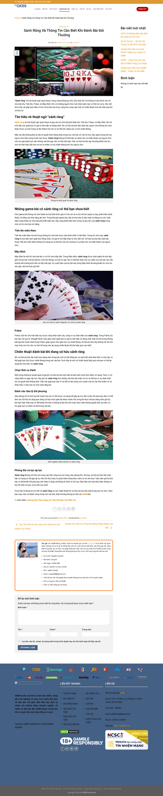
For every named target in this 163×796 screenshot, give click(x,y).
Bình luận (23, 607)
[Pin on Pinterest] (68, 509)
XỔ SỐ (82, 9)
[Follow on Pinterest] (72, 749)
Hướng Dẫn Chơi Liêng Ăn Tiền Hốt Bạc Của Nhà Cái (51, 500)
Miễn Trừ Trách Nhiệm (51, 789)
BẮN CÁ (75, 9)
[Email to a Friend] (64, 509)
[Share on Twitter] (59, 509)
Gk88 (84, 494)
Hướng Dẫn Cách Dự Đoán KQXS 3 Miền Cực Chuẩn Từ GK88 (133, 52)
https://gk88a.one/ (122, 726)
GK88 (122, 693)
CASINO (37, 9)
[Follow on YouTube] (76, 749)
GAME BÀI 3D (64, 9)
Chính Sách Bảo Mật (93, 789)
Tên (20, 630)
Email (53, 630)
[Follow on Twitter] (67, 749)
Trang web (86, 630)
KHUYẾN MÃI (98, 9)
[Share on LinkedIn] (73, 509)
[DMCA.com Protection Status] (69, 731)
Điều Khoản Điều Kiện (112, 789)
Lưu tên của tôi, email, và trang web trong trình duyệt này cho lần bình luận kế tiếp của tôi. (61, 641)
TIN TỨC (108, 9)
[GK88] (22, 9)
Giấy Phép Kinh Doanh (72, 789)
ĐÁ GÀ (88, 9)
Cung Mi (76, 42)
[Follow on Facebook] (62, 749)
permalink (83, 518)
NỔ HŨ (44, 9)
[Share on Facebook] (55, 509)
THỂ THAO (53, 9)
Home (17, 18)
